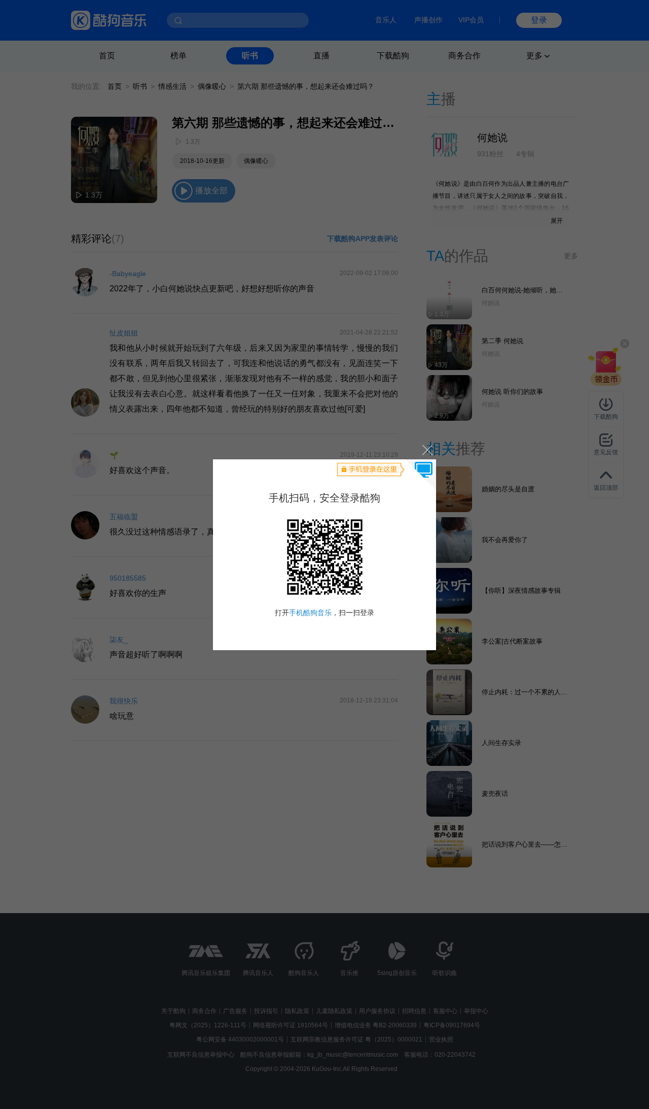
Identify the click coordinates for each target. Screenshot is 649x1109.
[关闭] (426, 450)
